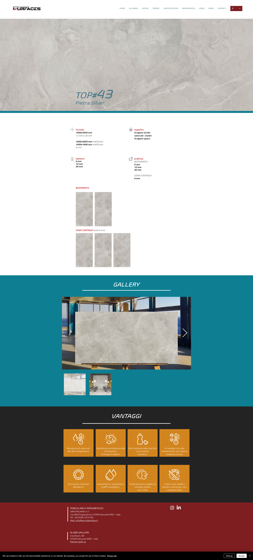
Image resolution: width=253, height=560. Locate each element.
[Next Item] (185, 333)
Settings (229, 555)
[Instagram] (172, 507)
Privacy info (112, 555)
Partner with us (78, 541)
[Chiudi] (249, 556)
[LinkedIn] (178, 507)
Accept (241, 555)
